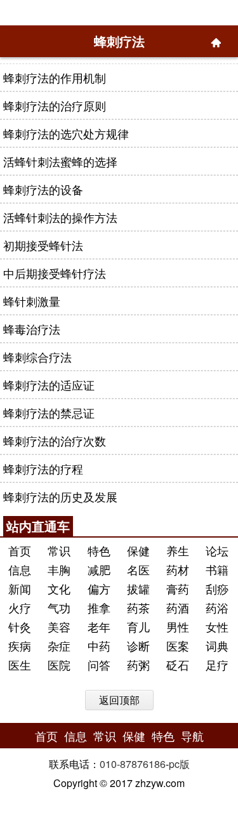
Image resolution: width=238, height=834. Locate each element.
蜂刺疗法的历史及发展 (60, 496)
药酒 (177, 607)
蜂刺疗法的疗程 (43, 468)
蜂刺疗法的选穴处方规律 (66, 133)
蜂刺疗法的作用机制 (54, 77)
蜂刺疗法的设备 (43, 189)
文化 (59, 588)
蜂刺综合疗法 (37, 356)
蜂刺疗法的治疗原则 (54, 105)
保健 (138, 550)
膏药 (177, 588)
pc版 (179, 764)
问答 (99, 664)
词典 (217, 645)
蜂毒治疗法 (31, 329)
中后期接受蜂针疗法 (54, 273)
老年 (99, 626)
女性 (217, 626)
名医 (138, 569)
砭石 (177, 664)
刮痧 (217, 588)
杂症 (59, 645)
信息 (19, 569)
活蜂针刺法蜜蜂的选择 (60, 161)
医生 (19, 664)
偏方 (99, 588)
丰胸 (59, 569)
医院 (59, 664)
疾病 (19, 645)
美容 (59, 626)
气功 (59, 607)
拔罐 (138, 588)
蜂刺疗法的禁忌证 (49, 412)
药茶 (138, 607)
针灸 (19, 626)
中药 (99, 645)
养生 (177, 550)
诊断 (138, 645)
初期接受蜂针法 (43, 245)
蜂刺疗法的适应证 (49, 384)
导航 (192, 735)
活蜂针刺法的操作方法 (60, 217)
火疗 (19, 607)
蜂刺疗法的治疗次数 (54, 440)
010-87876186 (133, 764)
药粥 (138, 664)
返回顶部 (119, 699)
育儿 (138, 626)
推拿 (99, 607)
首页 (19, 550)
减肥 (99, 569)
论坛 (217, 550)
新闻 (19, 588)
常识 (59, 550)
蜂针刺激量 (31, 301)
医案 (177, 645)
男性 (177, 626)
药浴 (217, 607)
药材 (177, 569)
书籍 (217, 569)
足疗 (217, 664)
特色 (99, 550)
